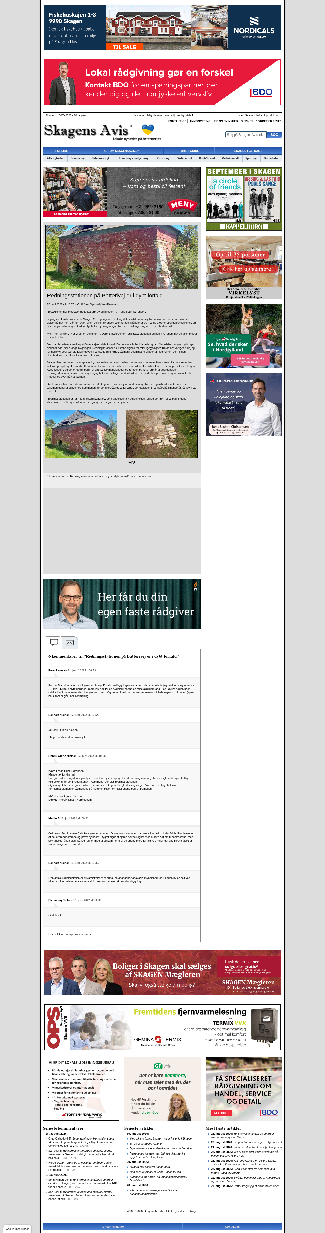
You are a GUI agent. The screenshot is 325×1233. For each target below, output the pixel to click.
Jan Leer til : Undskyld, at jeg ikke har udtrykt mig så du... (82, 1154)
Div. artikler (271, 158)
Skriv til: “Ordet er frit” (261, 121)
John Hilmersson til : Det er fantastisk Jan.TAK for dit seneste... (82, 1183)
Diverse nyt (78, 158)
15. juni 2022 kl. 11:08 (87, 900)
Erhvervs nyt (100, 158)
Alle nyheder (55, 158)
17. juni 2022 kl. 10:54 (84, 714)
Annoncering (200, 121)
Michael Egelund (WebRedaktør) (99, 304)
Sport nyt (251, 158)
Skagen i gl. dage (248, 150)
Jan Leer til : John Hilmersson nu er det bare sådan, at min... (81, 1195)
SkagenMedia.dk (255, 115)
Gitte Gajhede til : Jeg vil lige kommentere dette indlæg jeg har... (81, 1142)
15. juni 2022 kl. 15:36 (84, 862)
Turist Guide (189, 150)
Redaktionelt (230, 158)
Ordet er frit (184, 158)
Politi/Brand (207, 158)
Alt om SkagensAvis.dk (122, 150)
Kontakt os (177, 121)
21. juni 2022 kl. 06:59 (82, 670)
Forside (61, 150)
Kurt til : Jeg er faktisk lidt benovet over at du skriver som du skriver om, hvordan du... (83, 1166)
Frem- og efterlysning (133, 158)
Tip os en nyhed (226, 121)
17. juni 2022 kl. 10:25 (91, 755)
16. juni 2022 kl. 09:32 (74, 818)
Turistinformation (113, 1226)
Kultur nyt (163, 158)
